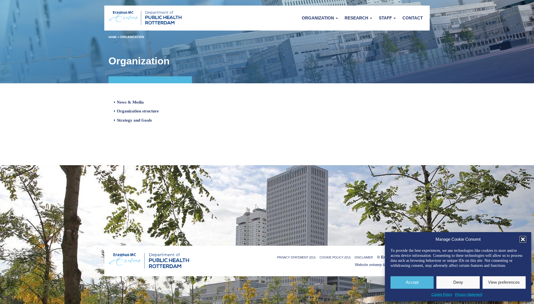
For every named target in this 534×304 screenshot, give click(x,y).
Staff (386, 18)
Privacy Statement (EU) (296, 257)
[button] (523, 239)
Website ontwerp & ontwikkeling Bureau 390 (390, 265)
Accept (412, 282)
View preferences (504, 282)
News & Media (130, 102)
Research (357, 18)
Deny (458, 282)
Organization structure (138, 111)
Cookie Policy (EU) (335, 257)
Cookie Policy (441, 295)
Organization (318, 18)
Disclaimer (364, 257)
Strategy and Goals (134, 120)
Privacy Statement (468, 295)
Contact (412, 18)
